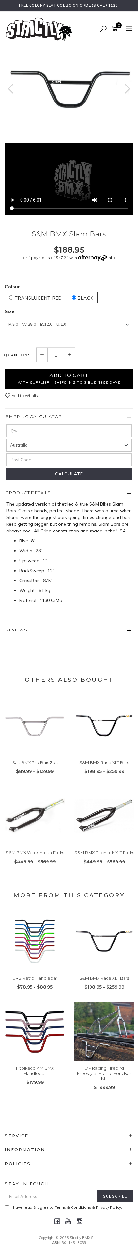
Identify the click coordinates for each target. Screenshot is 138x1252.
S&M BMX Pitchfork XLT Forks (104, 852)
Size (9, 311)
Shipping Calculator (34, 416)
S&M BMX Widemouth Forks (35, 852)
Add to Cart (69, 378)
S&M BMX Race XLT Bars (104, 762)
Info (111, 257)
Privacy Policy (108, 1207)
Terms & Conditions (73, 1207)
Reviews (16, 629)
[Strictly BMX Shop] (40, 29)
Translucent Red (37, 298)
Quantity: (16, 355)
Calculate (69, 474)
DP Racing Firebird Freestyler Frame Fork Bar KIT (104, 1073)
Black (84, 298)
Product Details (28, 492)
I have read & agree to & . (66, 1207)
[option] (69, 90)
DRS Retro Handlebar (34, 978)
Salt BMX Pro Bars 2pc (35, 762)
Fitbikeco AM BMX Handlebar (35, 1071)
